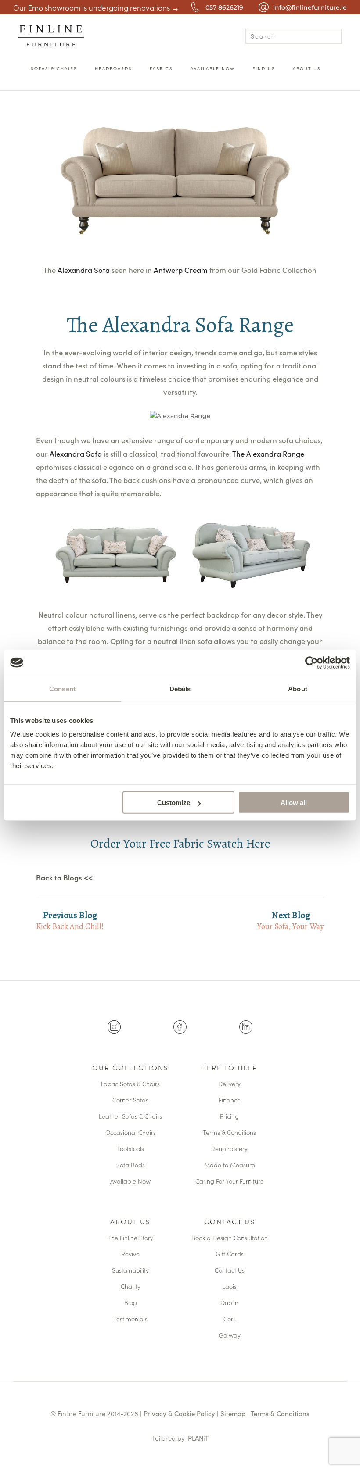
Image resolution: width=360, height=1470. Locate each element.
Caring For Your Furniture (229, 1181)
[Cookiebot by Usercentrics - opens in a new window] (311, 662)
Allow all (294, 802)
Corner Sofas (130, 1100)
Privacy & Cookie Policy (179, 1413)
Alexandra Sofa (85, 270)
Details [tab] (180, 688)
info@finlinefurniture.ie (310, 7)
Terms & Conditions (229, 1133)
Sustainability (130, 1270)
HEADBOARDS (113, 68)
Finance (230, 1100)
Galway (230, 1335)
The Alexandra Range (268, 453)
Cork (229, 1319)
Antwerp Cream (181, 270)
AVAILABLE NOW (213, 68)
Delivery (229, 1084)
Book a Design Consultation (229, 1238)
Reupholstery (229, 1149)
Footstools (130, 1149)
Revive (130, 1254)
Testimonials (130, 1319)
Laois (229, 1287)
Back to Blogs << (64, 878)
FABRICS (161, 68)
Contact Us (229, 1222)
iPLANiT (197, 1437)
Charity (130, 1287)
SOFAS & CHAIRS (54, 68)
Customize (173, 802)
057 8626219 (224, 7)
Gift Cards (230, 1254)
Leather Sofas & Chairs (130, 1116)
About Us (130, 1222)
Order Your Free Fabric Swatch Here (180, 843)
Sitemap (232, 1413)
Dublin (229, 1303)
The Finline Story (130, 1238)
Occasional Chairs (130, 1133)
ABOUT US (307, 68)
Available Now (130, 1181)
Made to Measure (229, 1165)
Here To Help (229, 1068)
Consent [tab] (62, 688)
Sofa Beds (130, 1165)
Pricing (229, 1116)
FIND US (263, 68)
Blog (130, 1303)
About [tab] (297, 688)
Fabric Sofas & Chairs (130, 1084)
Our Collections (130, 1068)
